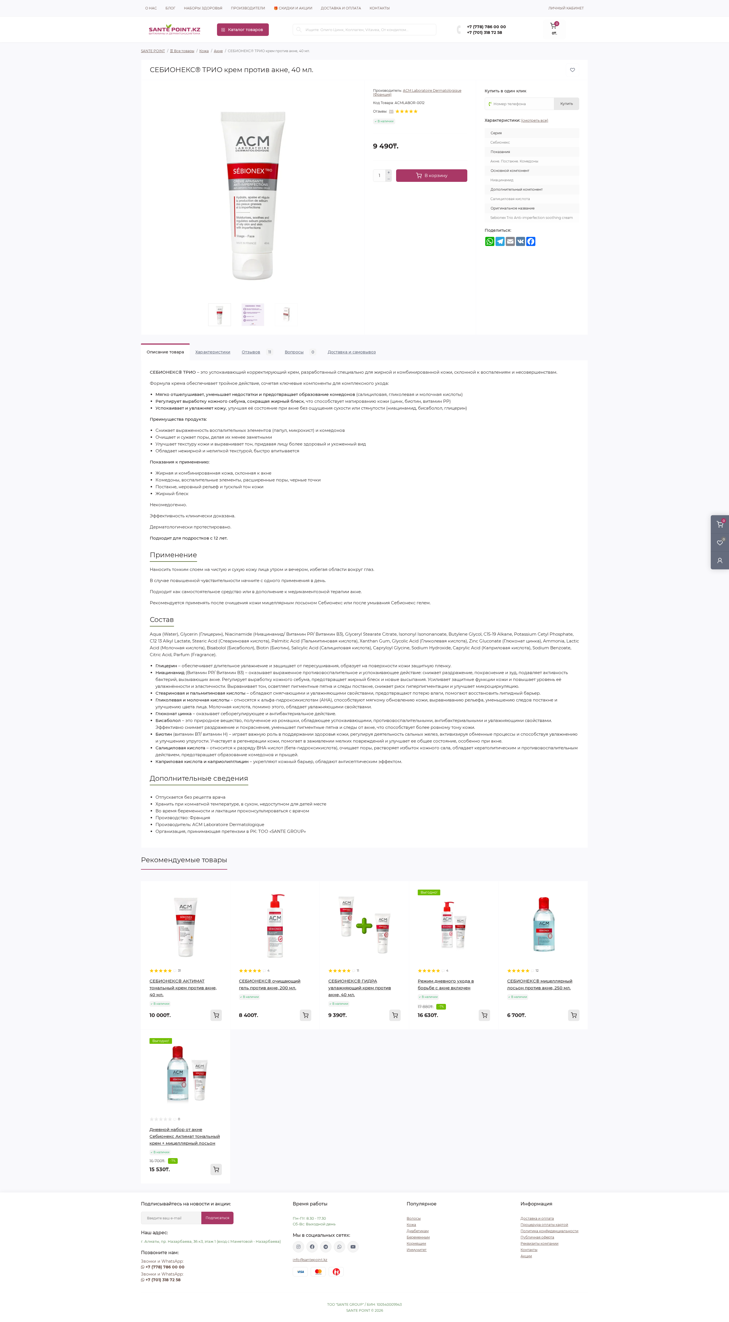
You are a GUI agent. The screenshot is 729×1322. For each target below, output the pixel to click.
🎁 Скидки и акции (293, 8)
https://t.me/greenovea (325, 1246)
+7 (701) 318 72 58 (484, 32)
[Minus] (389, 179)
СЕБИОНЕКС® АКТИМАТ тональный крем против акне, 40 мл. (183, 987)
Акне (218, 51)
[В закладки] (572, 70)
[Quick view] (222, 889)
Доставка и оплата (341, 8)
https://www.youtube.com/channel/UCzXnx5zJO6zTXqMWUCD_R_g (353, 1246)
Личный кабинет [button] (566, 8)
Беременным (418, 1237)
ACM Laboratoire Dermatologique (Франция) (417, 92)
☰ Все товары (182, 51)
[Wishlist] (222, 900)
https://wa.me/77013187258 (339, 1246)
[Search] (299, 29)
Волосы (414, 1218)
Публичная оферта (537, 1237)
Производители (248, 8)
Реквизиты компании (539, 1243)
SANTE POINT (153, 51)
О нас (151, 8)
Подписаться (217, 1218)
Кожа (204, 51)
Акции (526, 1256)
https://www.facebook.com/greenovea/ (312, 1246)
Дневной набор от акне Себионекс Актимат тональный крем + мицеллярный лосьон (185, 1136)
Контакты (380, 8)
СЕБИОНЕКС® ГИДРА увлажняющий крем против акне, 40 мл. (359, 987)
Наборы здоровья (203, 8)
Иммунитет (417, 1250)
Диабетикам (418, 1231)
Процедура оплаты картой (544, 1225)
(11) (391, 111)
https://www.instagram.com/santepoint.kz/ (298, 1246)
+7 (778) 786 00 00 (486, 26)
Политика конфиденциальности (549, 1231)
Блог (170, 8)
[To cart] (216, 1015)
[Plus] (389, 172)
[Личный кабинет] (720, 560)
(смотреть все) (534, 120)
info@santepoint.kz (310, 1260)
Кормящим (416, 1243)
